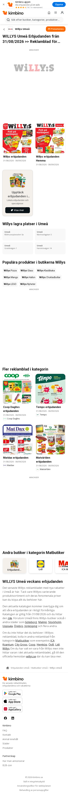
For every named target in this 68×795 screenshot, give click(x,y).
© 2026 (34, 777)
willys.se (31, 656)
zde (10, 618)
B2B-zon (7, 765)
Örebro (18, 626)
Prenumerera (57, 29)
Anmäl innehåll (10, 739)
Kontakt (6, 734)
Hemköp (42, 644)
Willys (6, 648)
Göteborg (31, 622)
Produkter (7, 747)
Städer (5, 743)
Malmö (42, 622)
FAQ (4, 730)
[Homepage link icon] (7, 668)
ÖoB (51, 644)
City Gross (21, 644)
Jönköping (30, 626)
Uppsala (7, 626)
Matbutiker (22, 640)
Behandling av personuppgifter (34, 790)
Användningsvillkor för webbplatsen (34, 786)
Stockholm (54, 622)
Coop (32, 644)
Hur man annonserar (13, 761)
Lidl (57, 644)
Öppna (59, 4)
